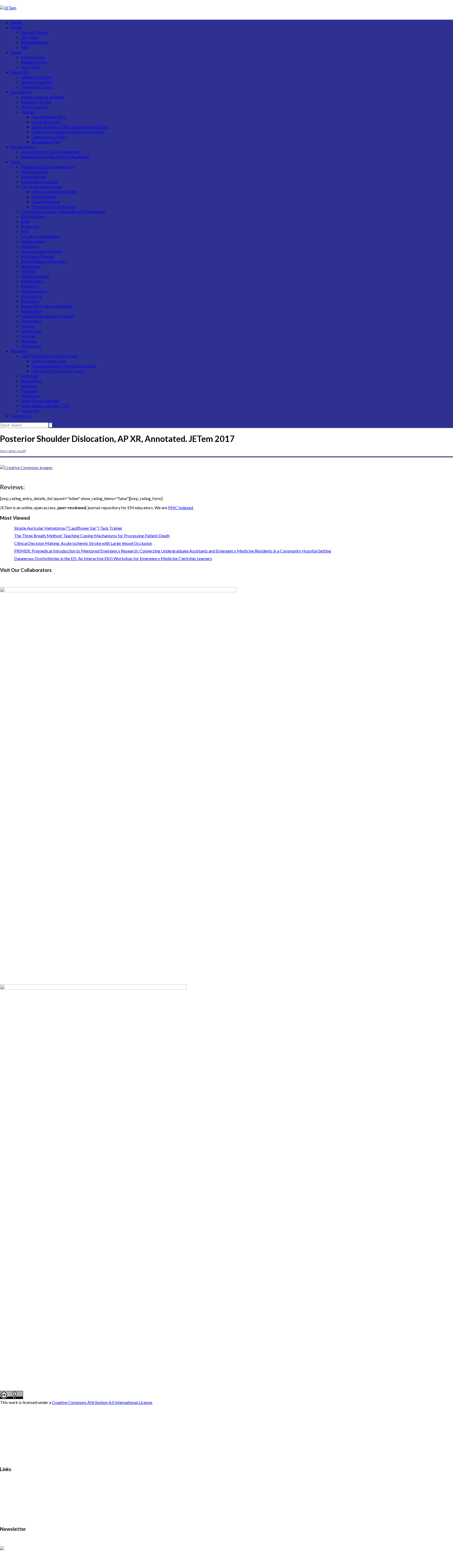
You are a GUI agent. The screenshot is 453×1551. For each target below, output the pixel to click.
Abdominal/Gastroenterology (48, 166)
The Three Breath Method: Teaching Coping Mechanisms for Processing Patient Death (92, 535)
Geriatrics (30, 246)
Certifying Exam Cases (41, 186)
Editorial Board (34, 42)
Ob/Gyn (28, 271)
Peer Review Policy (48, 116)
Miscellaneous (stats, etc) (44, 261)
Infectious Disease (37, 256)
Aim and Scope (34, 32)
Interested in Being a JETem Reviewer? (55, 156)
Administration (34, 171)
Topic (15, 161)
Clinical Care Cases (48, 360)
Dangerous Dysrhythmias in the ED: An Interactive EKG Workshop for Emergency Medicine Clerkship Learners (113, 558)
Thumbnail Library (37, 86)
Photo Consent (34, 106)
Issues (15, 52)
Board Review (33, 176)
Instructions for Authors (42, 96)
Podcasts (29, 390)
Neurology (30, 266)
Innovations (31, 380)
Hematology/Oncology (42, 251)
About (16, 27)
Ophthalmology (35, 276)
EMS (25, 221)
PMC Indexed (180, 507)
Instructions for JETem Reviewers (51, 151)
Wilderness (31, 345)
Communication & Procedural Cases (63, 365)
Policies (28, 111)
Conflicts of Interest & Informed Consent (68, 131)
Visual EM (19, 71)
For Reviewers (23, 146)
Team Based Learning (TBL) (46, 405)
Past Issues (31, 66)
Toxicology (31, 320)
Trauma (28, 325)
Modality (18, 350)
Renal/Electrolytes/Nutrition (47, 305)
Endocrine (30, 226)
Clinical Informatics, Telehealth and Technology (63, 211)
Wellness (29, 340)
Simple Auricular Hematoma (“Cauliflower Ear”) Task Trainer (68, 527)
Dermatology (33, 216)
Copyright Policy (46, 121)
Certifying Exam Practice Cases (49, 355)
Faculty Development (40, 236)
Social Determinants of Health (48, 315)
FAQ (25, 47)
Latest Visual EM (36, 76)
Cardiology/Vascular (39, 181)
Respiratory (31, 310)
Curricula (29, 375)
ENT (25, 231)
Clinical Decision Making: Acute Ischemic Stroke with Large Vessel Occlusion (83, 543)
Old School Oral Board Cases (57, 370)
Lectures (28, 385)
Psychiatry (30, 301)
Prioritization (43, 196)
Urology (28, 335)
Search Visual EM (36, 81)
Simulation (30, 395)
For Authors (21, 91)
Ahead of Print (34, 61)
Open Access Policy (49, 136)
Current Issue (33, 57)
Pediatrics (30, 286)
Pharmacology (34, 291)
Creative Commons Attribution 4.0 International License (102, 1402)
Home (16, 22)
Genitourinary (33, 241)
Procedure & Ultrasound (53, 206)
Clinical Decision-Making (54, 191)
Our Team (30, 37)
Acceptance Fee (45, 141)
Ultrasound (31, 330)
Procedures (31, 296)
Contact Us (20, 415)
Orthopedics (32, 281)
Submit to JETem (36, 101)
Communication (45, 201)
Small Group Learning (40, 400)
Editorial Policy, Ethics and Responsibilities (69, 126)
